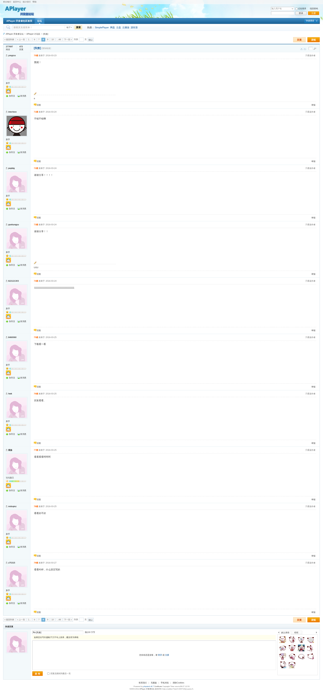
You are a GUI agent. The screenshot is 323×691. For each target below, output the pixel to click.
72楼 (36, 168)
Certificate (158, 686)
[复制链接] (46, 48)
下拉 (292, 8)
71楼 (36, 112)
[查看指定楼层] (315, 48)
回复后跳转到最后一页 (60, 673)
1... (29, 39)
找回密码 (314, 8)
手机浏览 (165, 683)
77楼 (36, 450)
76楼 (36, 394)
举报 (313, 105)
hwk (10, 394)
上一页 (22, 39)
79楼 (36, 563)
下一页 (67, 39)
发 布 (37, 673)
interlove (12, 112)
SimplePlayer (102, 27)
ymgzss (12, 55)
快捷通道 (310, 21)
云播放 (125, 27)
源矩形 (134, 27)
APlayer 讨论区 (33, 34)
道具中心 (17, 2)
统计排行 (27, 2)
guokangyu (13, 224)
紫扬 (10, 450)
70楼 (36, 55)
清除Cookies (178, 683)
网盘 (112, 27)
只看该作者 (310, 55)
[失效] (45, 34)
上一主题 (301, 48)
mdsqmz (12, 506)
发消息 (23, 96)
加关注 (12, 96)
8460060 (12, 337)
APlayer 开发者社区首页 (19, 21)
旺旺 (296, 632)
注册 (313, 13)
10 (52, 39)
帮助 (34, 2)
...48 (59, 39)
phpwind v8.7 (148, 686)
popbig (11, 168)
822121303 (13, 281)
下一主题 (305, 48)
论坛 (39, 21)
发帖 (313, 39)
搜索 (78, 27)
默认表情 (285, 632)
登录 (301, 13)
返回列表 (10, 39)
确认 (90, 40)
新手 (8, 83)
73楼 (36, 224)
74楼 (36, 281)
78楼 (36, 506)
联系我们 (143, 683)
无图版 (154, 683)
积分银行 (7, 2)
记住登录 (302, 8)
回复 (299, 39)
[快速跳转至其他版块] (4, 33)
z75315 (11, 563)
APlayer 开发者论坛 (15, 34)
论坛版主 (10, 477)
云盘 (118, 27)
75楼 (36, 337)
